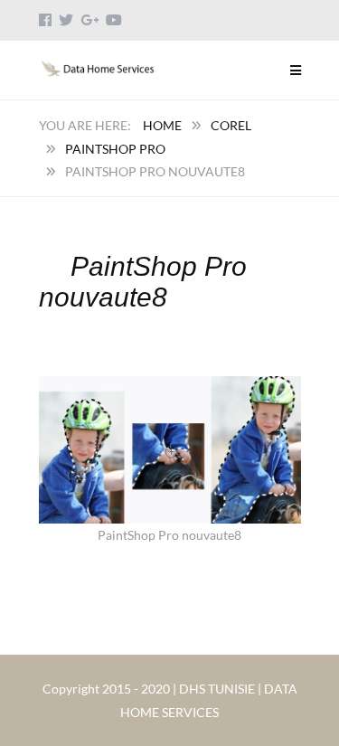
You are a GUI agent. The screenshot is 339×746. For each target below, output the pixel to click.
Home (162, 125)
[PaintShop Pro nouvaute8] (170, 387)
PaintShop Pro (115, 148)
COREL (231, 125)
